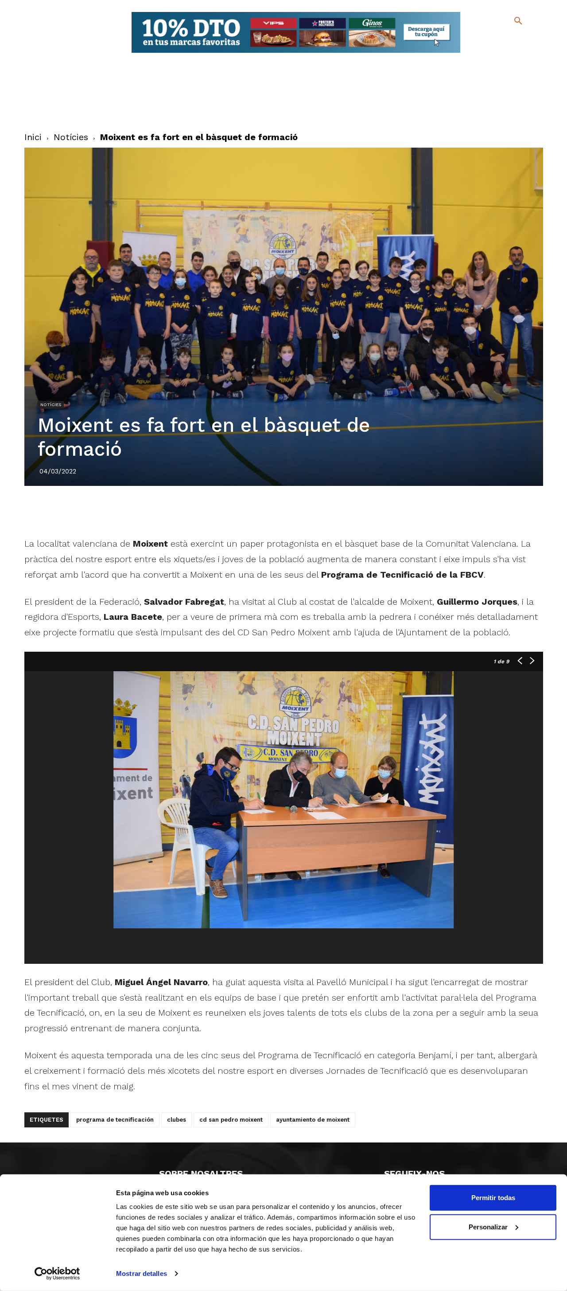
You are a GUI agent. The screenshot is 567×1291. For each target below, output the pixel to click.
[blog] (508, 39)
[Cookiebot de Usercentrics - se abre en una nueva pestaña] (57, 1273)
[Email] (334, 511)
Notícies (71, 137)
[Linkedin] (294, 511)
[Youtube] (511, 53)
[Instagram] (522, 40)
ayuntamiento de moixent (313, 1119)
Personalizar (488, 1226)
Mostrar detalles (141, 1273)
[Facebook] (482, 40)
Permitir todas (493, 1197)
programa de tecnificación (115, 1119)
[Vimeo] (496, 53)
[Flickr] (482, 53)
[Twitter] (495, 39)
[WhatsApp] (314, 511)
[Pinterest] (273, 511)
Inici (33, 137)
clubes (176, 1119)
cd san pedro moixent (231, 1119)
